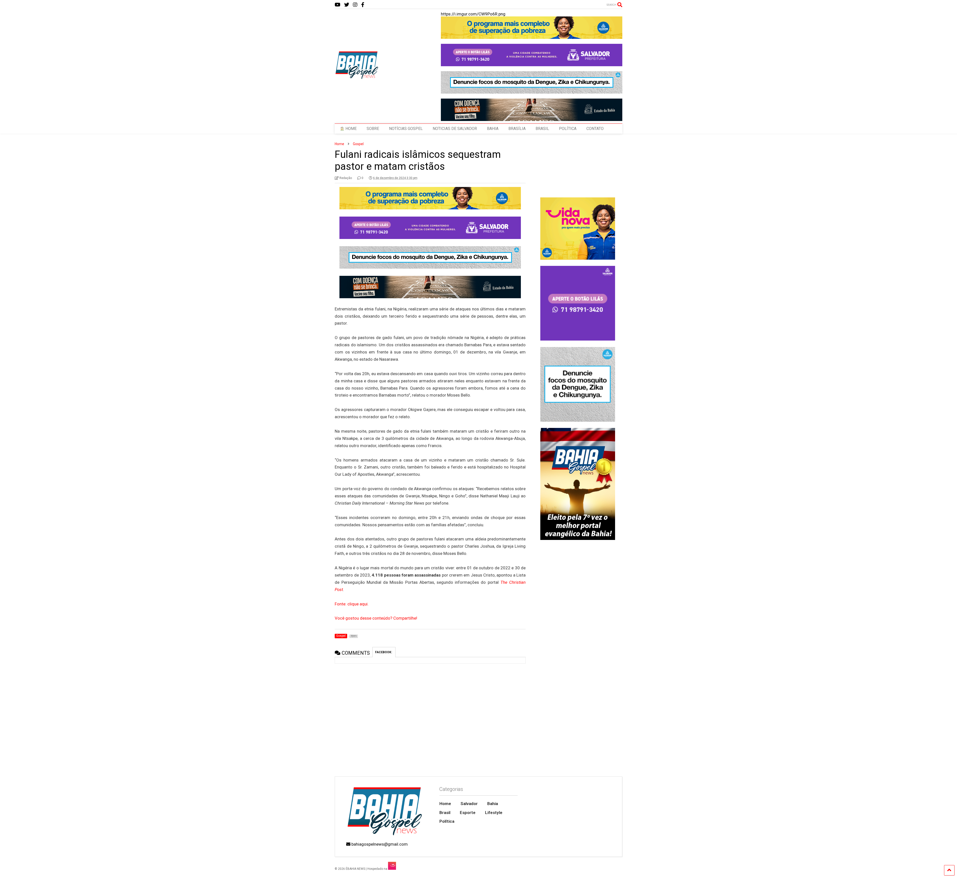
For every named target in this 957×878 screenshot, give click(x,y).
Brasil (444, 812)
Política (446, 821)
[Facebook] (362, 4)
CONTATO (595, 128)
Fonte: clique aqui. (352, 603)
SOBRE (373, 128)
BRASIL (542, 128)
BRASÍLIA (517, 128)
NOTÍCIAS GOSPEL (406, 128)
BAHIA (492, 128)
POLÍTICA (567, 128)
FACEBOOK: (384, 652)
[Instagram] (355, 4)
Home (445, 803)
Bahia (492, 803)
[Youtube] (337, 4)
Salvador (469, 803)
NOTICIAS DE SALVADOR (455, 128)
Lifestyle (493, 812)
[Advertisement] (577, 734)
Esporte (468, 812)
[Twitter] (346, 4)
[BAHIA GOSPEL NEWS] (357, 77)
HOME (350, 128)
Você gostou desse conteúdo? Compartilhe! (376, 618)
